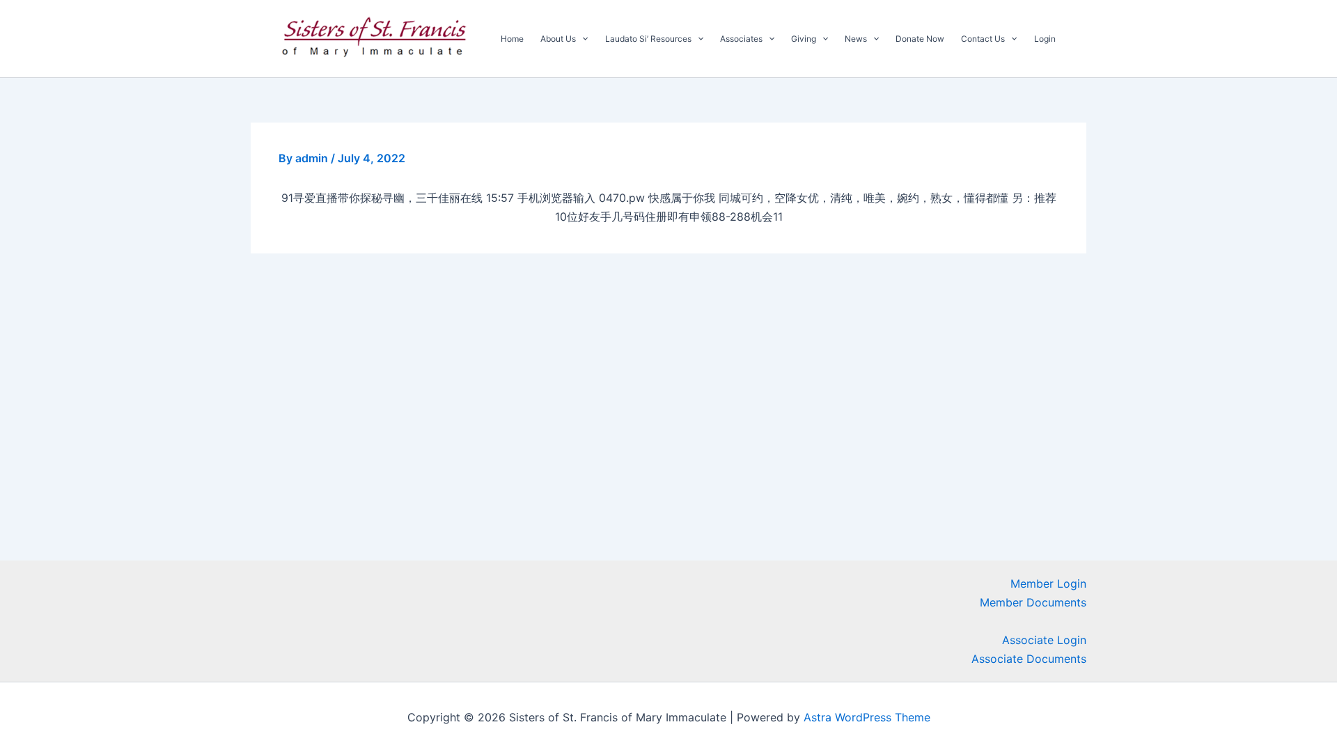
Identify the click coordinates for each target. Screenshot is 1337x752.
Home (512, 38)
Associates (741, 38)
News (856, 38)
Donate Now (920, 38)
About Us (558, 38)
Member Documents (1033, 602)
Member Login (1048, 583)
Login (1045, 38)
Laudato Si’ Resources (648, 38)
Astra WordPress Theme (867, 717)
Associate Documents (1028, 659)
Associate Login (1044, 640)
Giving (803, 38)
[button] (582, 39)
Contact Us (983, 38)
